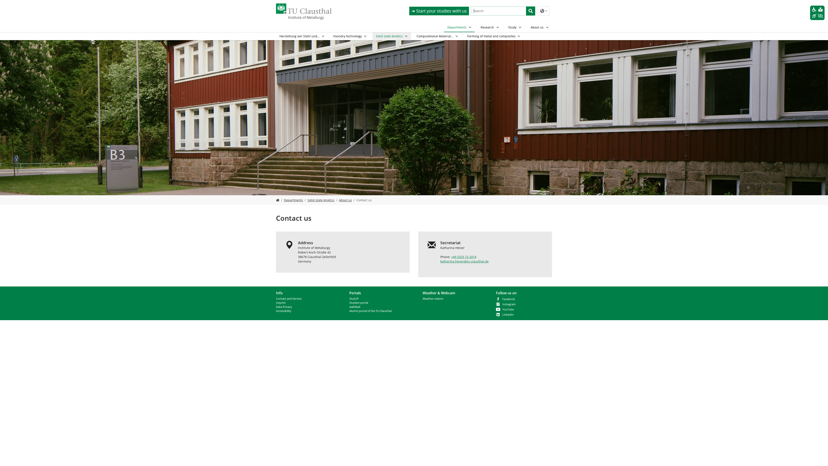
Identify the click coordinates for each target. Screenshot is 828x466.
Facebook (508, 299)
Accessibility (283, 311)
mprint (281, 303)
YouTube (508, 309)
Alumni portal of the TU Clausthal (370, 311)
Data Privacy (284, 307)
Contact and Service (288, 299)
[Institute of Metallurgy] (277, 200)
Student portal (358, 303)
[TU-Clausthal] (304, 8)
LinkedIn (508, 314)
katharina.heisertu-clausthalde (464, 261)
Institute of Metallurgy (306, 17)
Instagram (509, 304)
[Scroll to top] (819, 457)
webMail (354, 307)
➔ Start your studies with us (439, 11)
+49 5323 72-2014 (463, 257)
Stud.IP (354, 299)
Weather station (433, 299)
